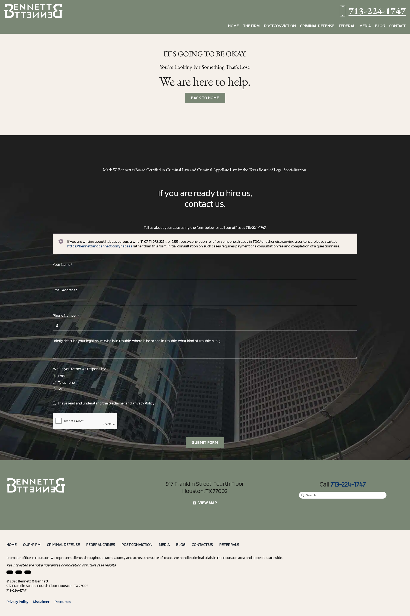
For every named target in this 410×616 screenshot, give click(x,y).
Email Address (65, 290)
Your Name (62, 264)
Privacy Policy (143, 403)
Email (62, 375)
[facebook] (18, 572)
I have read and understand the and (106, 403)
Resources (64, 601)
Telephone (66, 382)
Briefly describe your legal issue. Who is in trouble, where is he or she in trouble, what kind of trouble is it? (137, 340)
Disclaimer (116, 403)
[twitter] (27, 572)
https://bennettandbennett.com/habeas (99, 246)
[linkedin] (9, 572)
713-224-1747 (377, 11)
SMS (61, 389)
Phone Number (66, 315)
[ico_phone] (36, 480)
